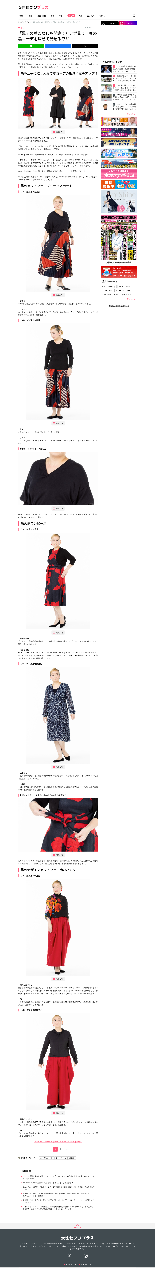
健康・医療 (41, 16)
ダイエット (126, 294)
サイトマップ (86, 1264)
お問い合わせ (71, 1264)
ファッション (61, 1158)
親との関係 (106, 294)
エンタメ (90, 16)
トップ (20, 22)
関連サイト (103, 16)
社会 (31, 16)
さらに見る (131, 114)
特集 (21, 16)
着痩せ (72, 1158)
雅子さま (112, 286)
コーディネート (46, 1158)
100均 (120, 286)
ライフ (71, 16)
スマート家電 (107, 290)
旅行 (128, 286)
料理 (80, 16)
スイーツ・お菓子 (123, 290)
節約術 (116, 294)
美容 (52, 16)
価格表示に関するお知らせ (119, 306)
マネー (61, 16)
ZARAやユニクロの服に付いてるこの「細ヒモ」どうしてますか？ (48, 1183)
